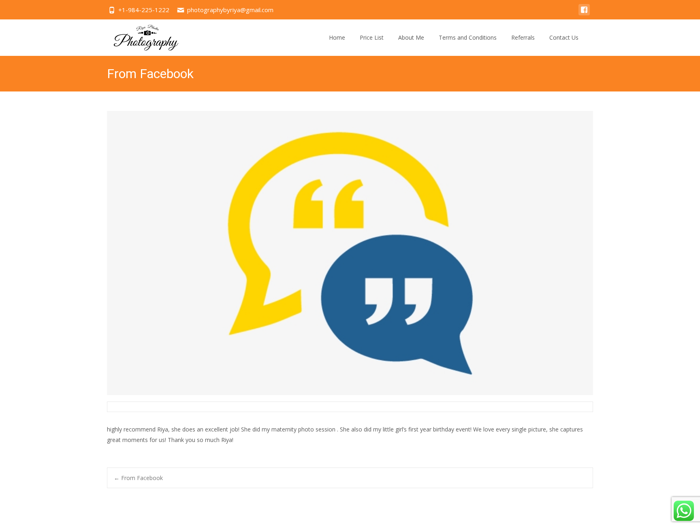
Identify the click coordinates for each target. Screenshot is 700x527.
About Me (411, 37)
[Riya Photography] (140, 35)
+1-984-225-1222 (143, 10)
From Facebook (138, 478)
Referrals (523, 37)
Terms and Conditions (468, 37)
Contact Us (563, 37)
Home (337, 37)
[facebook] (584, 13)
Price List (372, 37)
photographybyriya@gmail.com (230, 10)
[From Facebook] (350, 253)
